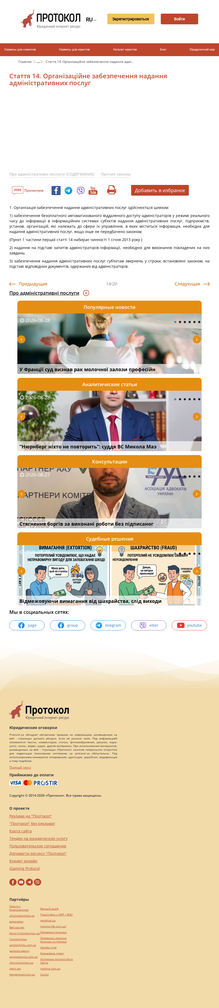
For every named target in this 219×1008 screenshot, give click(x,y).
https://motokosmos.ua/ (24, 933)
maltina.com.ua (50, 968)
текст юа (15, 968)
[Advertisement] (114, 132)
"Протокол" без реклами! (32, 823)
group (72, 625)
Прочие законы (116, 174)
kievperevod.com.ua (22, 974)
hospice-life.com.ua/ (53, 926)
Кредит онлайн (23, 860)
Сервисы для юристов (74, 49)
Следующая (187, 284)
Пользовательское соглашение (37, 845)
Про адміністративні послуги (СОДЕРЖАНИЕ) (51, 174)
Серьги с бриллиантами (19, 908)
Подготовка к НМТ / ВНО (56, 914)
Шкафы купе (48, 947)
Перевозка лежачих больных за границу (53, 939)
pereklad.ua (48, 920)
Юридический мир (202, 49)
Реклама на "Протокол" (30, 816)
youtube (194, 625)
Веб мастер (16, 927)
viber (153, 625)
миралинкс (16, 921)
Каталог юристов (125, 49)
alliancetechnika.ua (21, 915)
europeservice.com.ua (23, 957)
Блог (163, 49)
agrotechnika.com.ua (22, 945)
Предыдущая (33, 284)
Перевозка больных (53, 932)
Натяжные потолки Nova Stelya (56, 960)
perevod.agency (19, 951)
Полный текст (20, 767)
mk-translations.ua (21, 962)
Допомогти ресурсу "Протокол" (38, 853)
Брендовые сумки (52, 953)
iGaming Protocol (24, 868)
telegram (113, 625)
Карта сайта (20, 830)
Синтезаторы (18, 939)
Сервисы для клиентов (20, 49)
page (32, 625)
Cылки (44, 974)
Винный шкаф (49, 908)
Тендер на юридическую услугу (38, 838)
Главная (25, 61)
